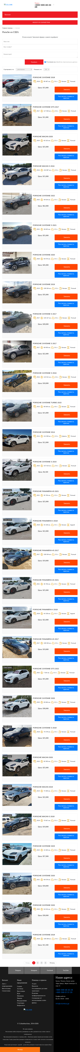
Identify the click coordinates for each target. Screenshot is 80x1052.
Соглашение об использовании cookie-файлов (39, 1000)
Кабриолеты (21, 1005)
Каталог (8, 15)
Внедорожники (22, 1000)
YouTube (66, 970)
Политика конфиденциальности (38, 994)
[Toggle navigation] (72, 4)
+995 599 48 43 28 (43, 6)
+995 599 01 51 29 (64, 992)
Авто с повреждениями (7, 985)
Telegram (18, 970)
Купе (18, 993)
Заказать (67, 89)
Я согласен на (62, 62)
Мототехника (6, 988)
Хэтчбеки (20, 988)
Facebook (50, 970)
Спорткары (20, 1003)
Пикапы (19, 998)
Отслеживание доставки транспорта (39, 990)
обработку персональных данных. (67, 62)
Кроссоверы (21, 991)
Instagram (34, 970)
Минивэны (20, 996)
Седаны (19, 986)
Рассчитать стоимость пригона (66, 97)
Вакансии (35, 986)
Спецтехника (6, 991)
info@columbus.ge (62, 1004)
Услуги (34, 984)
